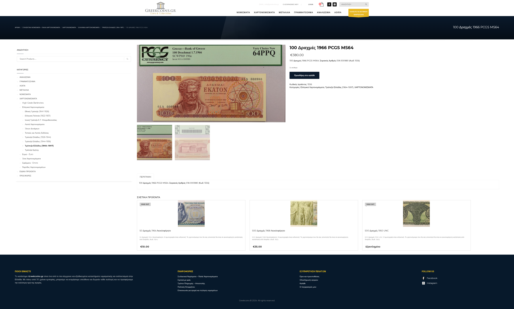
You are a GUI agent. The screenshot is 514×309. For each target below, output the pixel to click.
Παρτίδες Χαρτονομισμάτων (34, 167)
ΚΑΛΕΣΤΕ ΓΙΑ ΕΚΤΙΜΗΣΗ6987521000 (358, 13)
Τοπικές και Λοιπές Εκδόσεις (37, 133)
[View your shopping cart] (322, 4)
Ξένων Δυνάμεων (32, 128)
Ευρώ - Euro (27, 154)
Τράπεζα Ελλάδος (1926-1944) (38, 137)
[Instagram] (335, 4)
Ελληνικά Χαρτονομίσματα (312, 87)
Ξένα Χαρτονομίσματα (31, 158)
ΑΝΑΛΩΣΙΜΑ (25, 77)
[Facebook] (329, 4)
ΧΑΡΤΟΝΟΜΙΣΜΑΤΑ (363, 87)
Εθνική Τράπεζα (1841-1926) (37, 111)
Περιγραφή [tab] (145, 177)
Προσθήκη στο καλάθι (304, 75)
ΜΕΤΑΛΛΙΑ (24, 90)
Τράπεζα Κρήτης (32, 150)
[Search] (127, 59)
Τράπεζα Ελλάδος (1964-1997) (339, 87)
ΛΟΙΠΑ (22, 86)
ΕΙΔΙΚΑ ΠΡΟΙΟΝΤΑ (28, 171)
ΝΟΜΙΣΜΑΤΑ (25, 94)
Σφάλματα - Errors (30, 163)
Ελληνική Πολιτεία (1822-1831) (37, 116)
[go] (366, 4)
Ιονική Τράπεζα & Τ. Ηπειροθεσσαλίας (41, 120)
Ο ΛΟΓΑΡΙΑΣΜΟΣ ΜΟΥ (290, 4)
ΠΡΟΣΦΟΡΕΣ (25, 176)
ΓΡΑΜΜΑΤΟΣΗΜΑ (27, 81)
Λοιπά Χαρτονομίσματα (34, 124)
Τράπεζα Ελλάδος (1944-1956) (38, 141)
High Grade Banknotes (33, 103)
